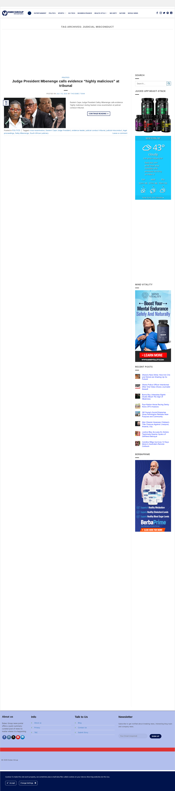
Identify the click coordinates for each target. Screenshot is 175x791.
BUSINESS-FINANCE (85, 13)
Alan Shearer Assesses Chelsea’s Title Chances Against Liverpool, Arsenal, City (155, 424)
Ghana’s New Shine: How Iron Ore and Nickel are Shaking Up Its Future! (156, 377)
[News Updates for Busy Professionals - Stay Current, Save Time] (13, 13)
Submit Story (83, 732)
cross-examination (37, 130)
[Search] (29, 13)
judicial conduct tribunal (95, 130)
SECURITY (113, 13)
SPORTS (61, 13)
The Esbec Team (78, 94)
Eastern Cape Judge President (58, 130)
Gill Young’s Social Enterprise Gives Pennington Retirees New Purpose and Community (155, 414)
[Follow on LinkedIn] (171, 13)
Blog (79, 723)
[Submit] (169, 83)
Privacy (37, 728)
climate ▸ (153, 197)
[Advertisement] (87, 54)
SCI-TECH (71, 13)
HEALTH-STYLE (99, 13)
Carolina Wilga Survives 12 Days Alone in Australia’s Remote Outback (155, 444)
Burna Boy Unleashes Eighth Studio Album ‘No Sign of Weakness (154, 397)
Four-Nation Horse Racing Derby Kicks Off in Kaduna (155, 405)
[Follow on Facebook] (157, 13)
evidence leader (78, 130)
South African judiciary (39, 133)
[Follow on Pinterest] (168, 13)
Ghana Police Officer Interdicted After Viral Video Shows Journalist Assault (156, 387)
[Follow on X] (13, 737)
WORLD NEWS (133, 13)
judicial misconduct (114, 130)
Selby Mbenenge (22, 133)
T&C (36, 732)
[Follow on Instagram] (161, 13)
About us (37, 723)
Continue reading (99, 114)
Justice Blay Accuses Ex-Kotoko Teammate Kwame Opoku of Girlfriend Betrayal (155, 434)
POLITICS (52, 13)
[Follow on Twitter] (164, 13)
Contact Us (82, 728)
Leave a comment (119, 133)
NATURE (122, 13)
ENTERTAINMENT (40, 13)
